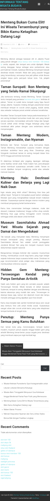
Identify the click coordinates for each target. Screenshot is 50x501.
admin (22, 44)
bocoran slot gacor (32, 99)
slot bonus (5, 456)
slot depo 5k (6, 442)
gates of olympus (8, 451)
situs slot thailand (8, 448)
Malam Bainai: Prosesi (12, 346)
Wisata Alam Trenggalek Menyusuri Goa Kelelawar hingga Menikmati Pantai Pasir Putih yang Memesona (24, 352)
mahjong (4, 459)
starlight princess (8, 462)
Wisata (5, 48)
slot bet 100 (5, 440)
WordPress (35, 498)
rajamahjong (6, 478)
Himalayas (42, 495)
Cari (2, 364)
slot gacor (5, 467)
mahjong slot (6, 445)
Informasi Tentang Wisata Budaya (24, 495)
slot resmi (5, 470)
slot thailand (6, 475)
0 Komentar (34, 44)
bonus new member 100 (11, 453)
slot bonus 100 (7, 472)
